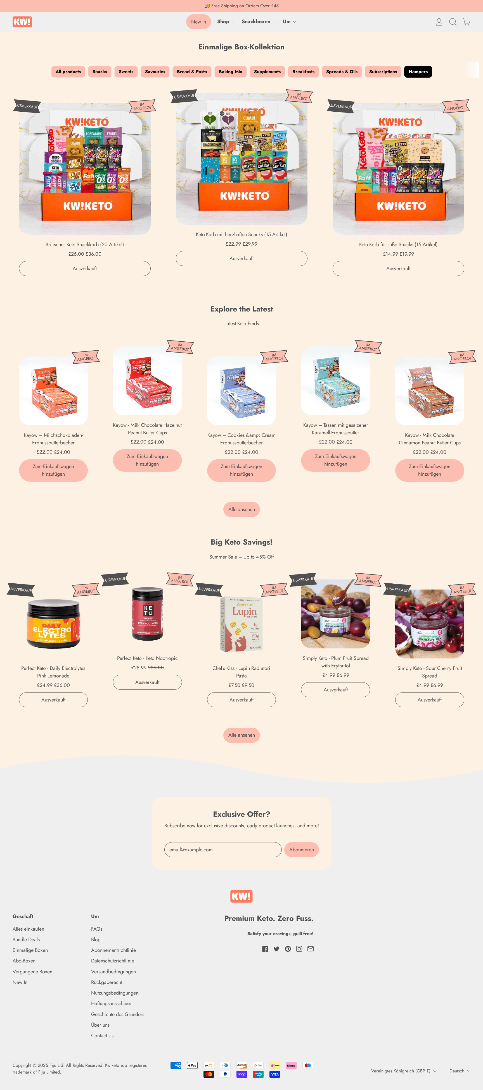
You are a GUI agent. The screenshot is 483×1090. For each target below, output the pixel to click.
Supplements (267, 71)
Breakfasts (303, 71)
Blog (96, 939)
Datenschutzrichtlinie (112, 960)
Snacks (100, 71)
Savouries (155, 71)
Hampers (418, 71)
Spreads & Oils (341, 71)
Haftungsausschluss (111, 1003)
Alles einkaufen (28, 929)
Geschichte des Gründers (117, 1014)
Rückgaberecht (106, 982)
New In (20, 982)
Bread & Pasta (192, 71)
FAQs (96, 929)
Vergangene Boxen (32, 971)
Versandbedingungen (113, 971)
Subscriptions (383, 71)
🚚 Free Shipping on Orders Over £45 (241, 6)
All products (68, 71)
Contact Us (102, 1035)
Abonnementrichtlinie (113, 950)
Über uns (100, 1025)
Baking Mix (230, 71)
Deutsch (456, 1071)
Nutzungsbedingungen (114, 992)
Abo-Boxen (24, 960)
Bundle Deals (26, 939)
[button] (453, 22)
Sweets (126, 71)
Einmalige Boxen (30, 950)
